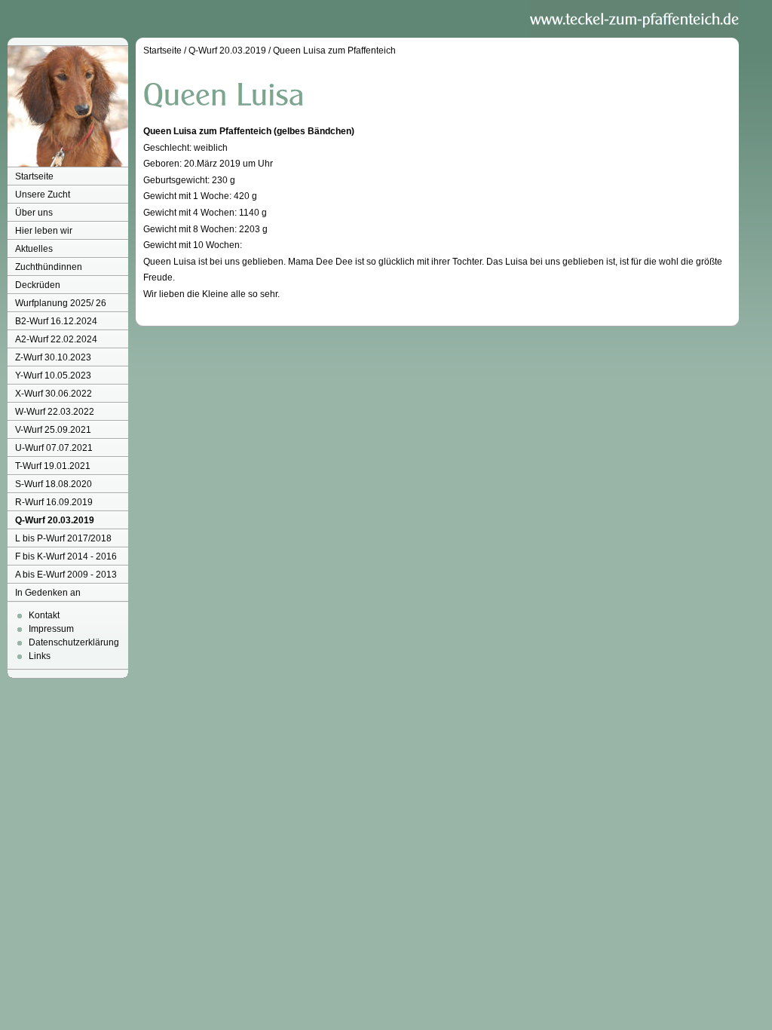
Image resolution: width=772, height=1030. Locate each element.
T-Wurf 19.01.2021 (52, 466)
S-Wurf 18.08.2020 (53, 484)
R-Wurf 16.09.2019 (54, 502)
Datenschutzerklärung (74, 642)
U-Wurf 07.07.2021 (54, 448)
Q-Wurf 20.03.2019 (54, 520)
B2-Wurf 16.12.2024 (56, 321)
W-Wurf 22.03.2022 (54, 411)
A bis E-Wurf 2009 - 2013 (66, 574)
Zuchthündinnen (48, 267)
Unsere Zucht (42, 194)
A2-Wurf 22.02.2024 (56, 339)
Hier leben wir (43, 230)
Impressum (51, 629)
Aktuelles (34, 249)
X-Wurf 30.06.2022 (53, 393)
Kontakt (44, 615)
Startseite (34, 176)
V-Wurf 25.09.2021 (53, 430)
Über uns (34, 212)
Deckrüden (37, 285)
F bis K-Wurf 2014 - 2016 (66, 556)
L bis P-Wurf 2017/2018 (63, 538)
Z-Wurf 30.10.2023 (53, 357)
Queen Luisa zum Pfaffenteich (334, 50)
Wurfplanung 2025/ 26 (60, 303)
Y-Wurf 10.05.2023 (53, 375)
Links (40, 656)
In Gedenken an (48, 592)
